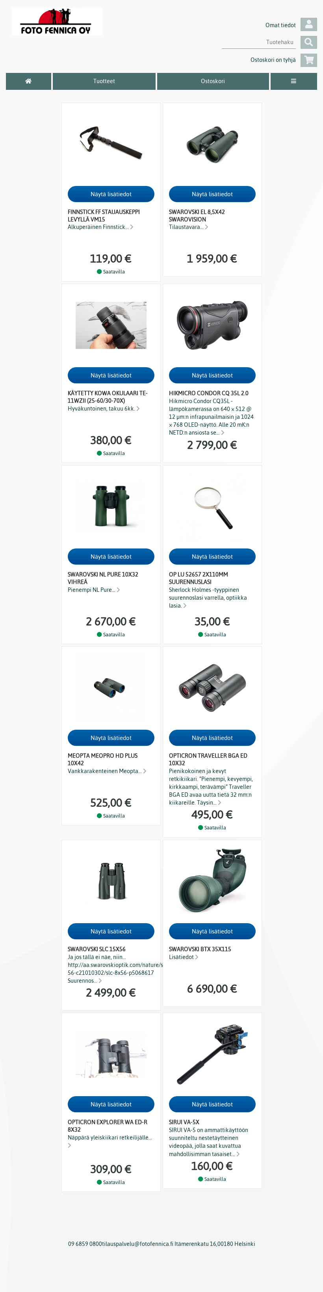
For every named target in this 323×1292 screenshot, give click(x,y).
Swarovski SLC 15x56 (97, 949)
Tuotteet (104, 81)
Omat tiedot (280, 25)
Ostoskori (213, 81)
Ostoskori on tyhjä (273, 60)
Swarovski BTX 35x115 (200, 949)
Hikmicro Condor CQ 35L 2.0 (209, 393)
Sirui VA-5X (184, 1122)
